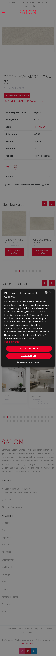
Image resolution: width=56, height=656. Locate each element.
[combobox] (46, 292)
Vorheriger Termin (27, 2)
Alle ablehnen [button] (29, 356)
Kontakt (12, 2)
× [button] (50, 292)
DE (26, 6)
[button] (28, 362)
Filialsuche (42, 2)
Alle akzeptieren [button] (29, 348)
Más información (12, 341)
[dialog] (28, 328)
